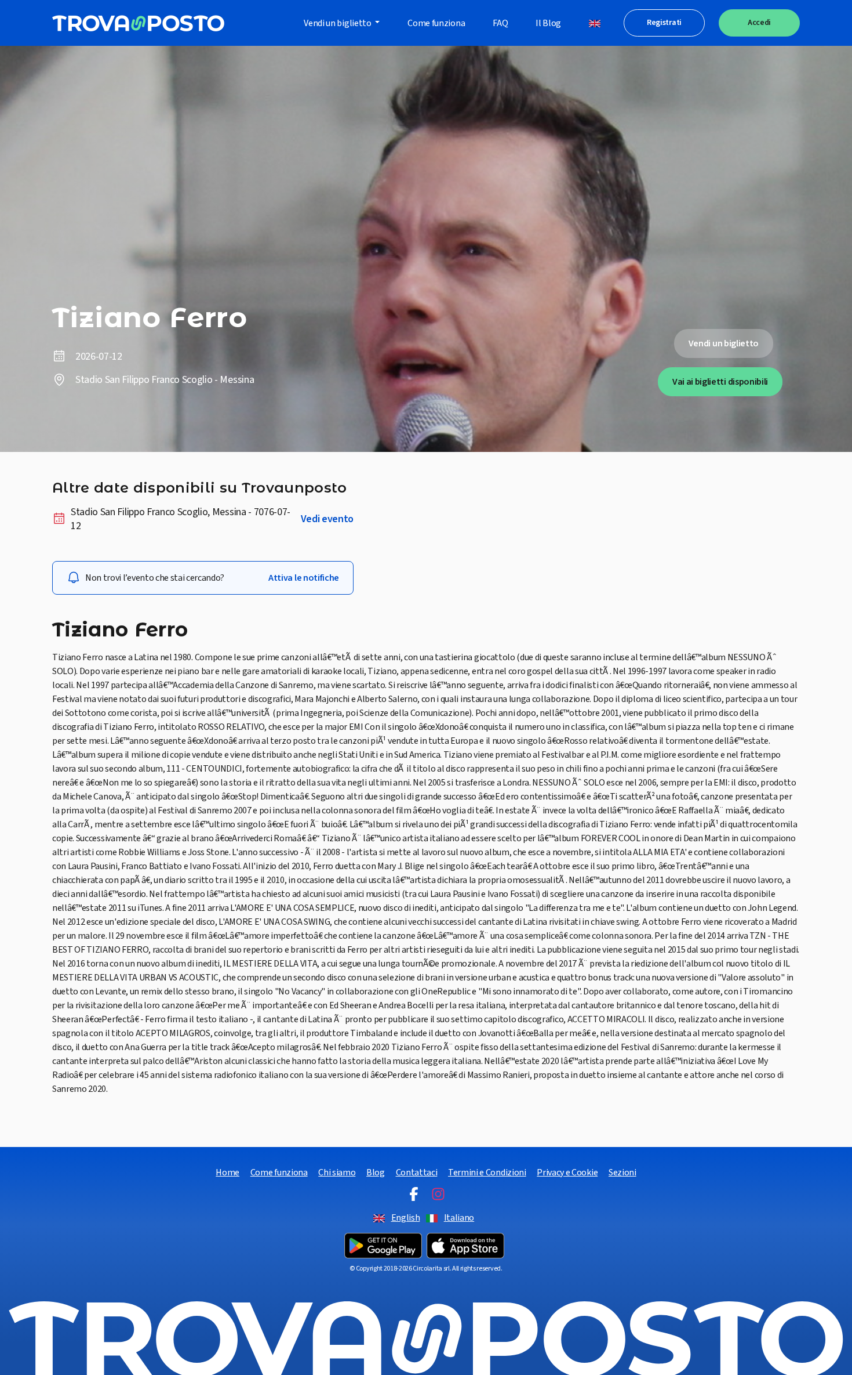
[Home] (138, 23)
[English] (594, 23)
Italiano (459, 1217)
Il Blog (548, 23)
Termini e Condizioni (487, 1172)
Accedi (759, 22)
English (405, 1217)
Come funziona (436, 23)
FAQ (500, 23)
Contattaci (417, 1172)
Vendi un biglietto (724, 343)
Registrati (664, 22)
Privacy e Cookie (567, 1172)
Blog (375, 1172)
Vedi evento (327, 519)
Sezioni (622, 1172)
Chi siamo (336, 1172)
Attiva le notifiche (303, 577)
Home (227, 1172)
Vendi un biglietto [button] (338, 23)
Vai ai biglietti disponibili (720, 381)
